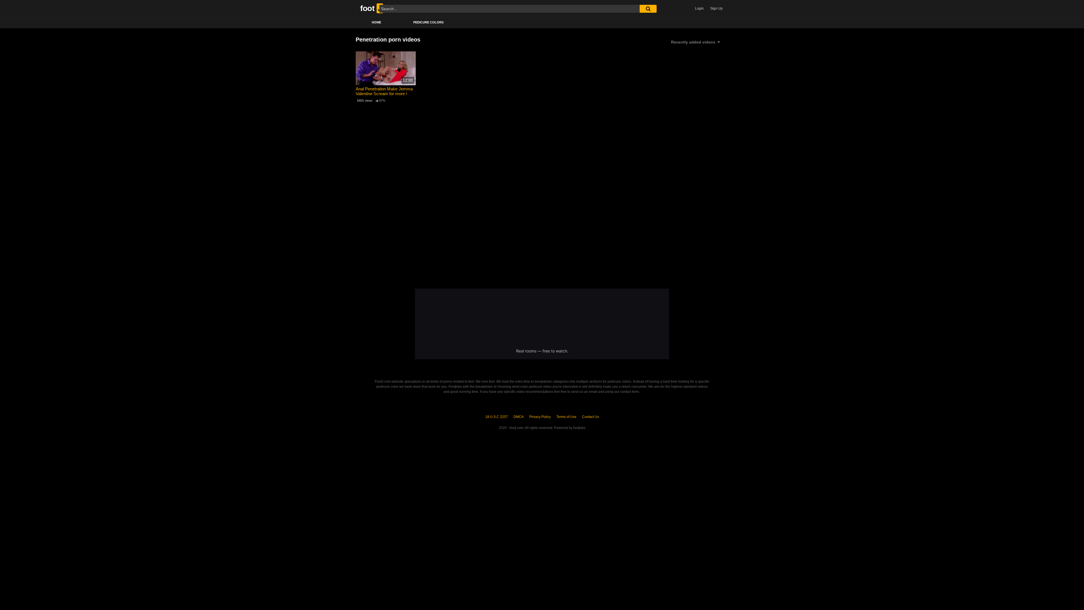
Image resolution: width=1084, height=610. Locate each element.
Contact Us (590, 417)
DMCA (518, 417)
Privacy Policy (540, 417)
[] (648, 9)
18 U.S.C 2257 (496, 417)
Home (376, 22)
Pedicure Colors (428, 22)
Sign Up (716, 8)
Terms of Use (566, 417)
